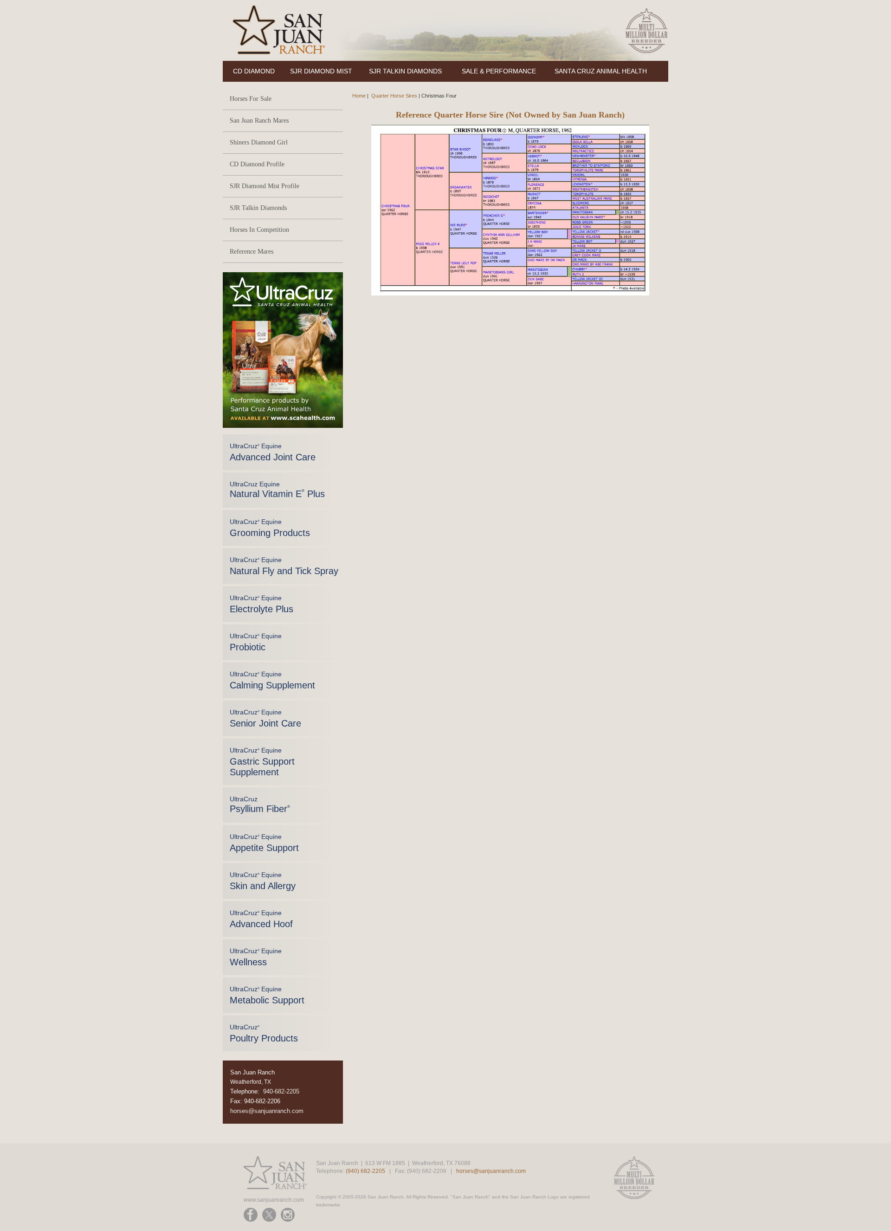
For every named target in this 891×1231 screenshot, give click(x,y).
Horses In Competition (259, 229)
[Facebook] (251, 1215)
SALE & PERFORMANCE (499, 71)
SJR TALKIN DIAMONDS (405, 71)
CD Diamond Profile (257, 164)
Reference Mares (251, 251)
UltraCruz (260, 804)
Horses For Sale (250, 98)
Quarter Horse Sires (394, 95)
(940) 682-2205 (365, 1171)
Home (359, 95)
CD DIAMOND (254, 71)
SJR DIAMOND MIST (321, 71)
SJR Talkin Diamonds (258, 207)
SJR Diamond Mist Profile (264, 186)
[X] (269, 1215)
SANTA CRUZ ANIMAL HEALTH (601, 71)
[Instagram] (288, 1215)
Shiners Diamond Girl (259, 142)
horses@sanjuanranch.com (266, 1110)
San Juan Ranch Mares (259, 120)
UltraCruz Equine (273, 452)
